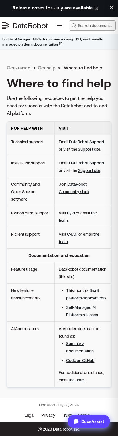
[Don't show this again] (111, 7)
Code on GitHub (80, 360)
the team (77, 379)
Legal (29, 415)
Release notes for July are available (53, 8)
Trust (66, 415)
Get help (46, 68)
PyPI (71, 212)
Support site (89, 149)
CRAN (72, 234)
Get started (19, 68)
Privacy (48, 415)
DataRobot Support (87, 141)
